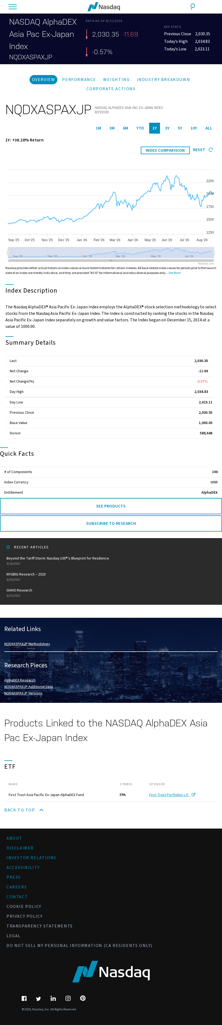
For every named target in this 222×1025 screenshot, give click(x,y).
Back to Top (20, 810)
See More (174, 273)
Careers (16, 887)
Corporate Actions (110, 89)
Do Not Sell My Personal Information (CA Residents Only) (79, 946)
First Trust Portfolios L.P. (169, 795)
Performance (79, 80)
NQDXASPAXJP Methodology (27, 644)
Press (13, 877)
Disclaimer (20, 848)
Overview (43, 80)
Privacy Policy (24, 916)
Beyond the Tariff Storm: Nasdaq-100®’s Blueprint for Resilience (57, 561)
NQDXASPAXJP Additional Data (28, 687)
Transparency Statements (39, 926)
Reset (199, 150)
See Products (111, 506)
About (14, 838)
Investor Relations (31, 858)
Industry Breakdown (163, 80)
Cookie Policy (23, 907)
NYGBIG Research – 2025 (26, 577)
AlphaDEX (209, 492)
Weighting (116, 80)
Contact (17, 897)
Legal (13, 936)
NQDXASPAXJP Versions (23, 693)
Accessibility (23, 868)
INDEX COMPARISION (165, 150)
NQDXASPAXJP (30, 57)
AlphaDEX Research (19, 680)
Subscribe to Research (111, 523)
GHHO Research (19, 593)
